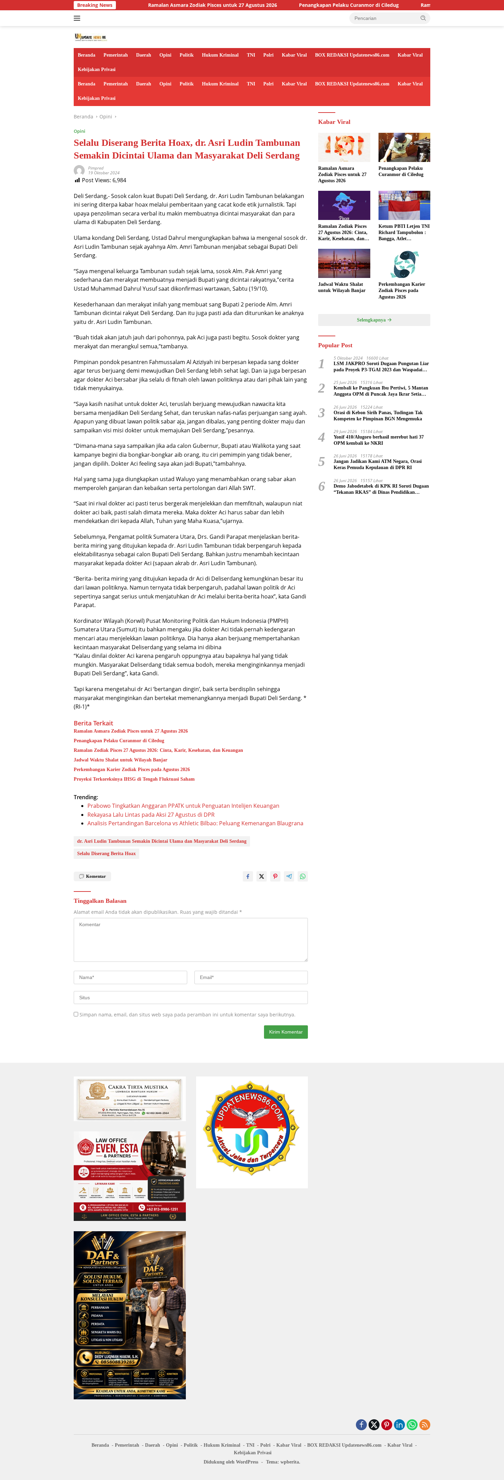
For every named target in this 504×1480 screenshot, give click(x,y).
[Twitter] (374, 1425)
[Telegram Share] (289, 876)
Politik (187, 55)
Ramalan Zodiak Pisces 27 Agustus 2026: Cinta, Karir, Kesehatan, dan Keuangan (158, 750)
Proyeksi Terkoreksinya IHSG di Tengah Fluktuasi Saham (134, 779)
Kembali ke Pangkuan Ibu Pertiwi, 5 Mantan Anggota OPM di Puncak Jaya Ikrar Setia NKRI (381, 391)
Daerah (143, 55)
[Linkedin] (399, 1425)
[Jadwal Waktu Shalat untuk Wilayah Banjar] (344, 263)
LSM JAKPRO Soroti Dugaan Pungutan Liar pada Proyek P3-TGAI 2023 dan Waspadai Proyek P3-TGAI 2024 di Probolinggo (381, 367)
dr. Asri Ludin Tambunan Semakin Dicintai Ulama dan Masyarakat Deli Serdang (162, 841)
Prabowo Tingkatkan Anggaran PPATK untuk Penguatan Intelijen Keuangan (183, 805)
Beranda (86, 55)
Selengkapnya (372, 320)
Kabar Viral (294, 55)
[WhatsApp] (412, 1425)
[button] (423, 17)
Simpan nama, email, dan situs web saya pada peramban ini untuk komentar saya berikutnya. (188, 1014)
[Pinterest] (386, 1425)
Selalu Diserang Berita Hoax (106, 853)
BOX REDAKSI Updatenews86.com (352, 55)
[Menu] (78, 18)
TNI (251, 55)
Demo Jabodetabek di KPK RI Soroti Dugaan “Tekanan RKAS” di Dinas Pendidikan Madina (381, 489)
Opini (165, 55)
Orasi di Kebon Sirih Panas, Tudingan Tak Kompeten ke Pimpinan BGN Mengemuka (378, 415)
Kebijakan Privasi (97, 69)
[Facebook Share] (248, 876)
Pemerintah (116, 55)
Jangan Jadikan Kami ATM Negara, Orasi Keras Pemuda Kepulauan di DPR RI (378, 464)
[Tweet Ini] (261, 876)
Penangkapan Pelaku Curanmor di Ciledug (308, 5)
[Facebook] (361, 1425)
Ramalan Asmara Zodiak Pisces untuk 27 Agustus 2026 (172, 5)
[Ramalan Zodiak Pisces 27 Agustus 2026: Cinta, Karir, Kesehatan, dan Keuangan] (344, 205)
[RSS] (424, 1425)
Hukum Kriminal (220, 55)
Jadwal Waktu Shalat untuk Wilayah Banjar (120, 759)
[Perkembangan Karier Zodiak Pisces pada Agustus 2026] (404, 263)
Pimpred (96, 168)
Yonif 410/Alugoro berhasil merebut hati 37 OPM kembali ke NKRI (379, 440)
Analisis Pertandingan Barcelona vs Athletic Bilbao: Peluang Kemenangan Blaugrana (195, 823)
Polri (268, 55)
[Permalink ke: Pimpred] (79, 170)
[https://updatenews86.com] (91, 36)
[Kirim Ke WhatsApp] (303, 876)
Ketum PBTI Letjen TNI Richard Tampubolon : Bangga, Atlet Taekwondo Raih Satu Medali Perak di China (404, 233)
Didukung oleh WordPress (231, 1462)
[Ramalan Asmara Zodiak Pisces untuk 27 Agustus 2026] (344, 147)
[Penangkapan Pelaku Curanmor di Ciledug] (404, 147)
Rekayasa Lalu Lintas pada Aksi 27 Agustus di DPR (151, 814)
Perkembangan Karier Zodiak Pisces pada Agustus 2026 (132, 769)
